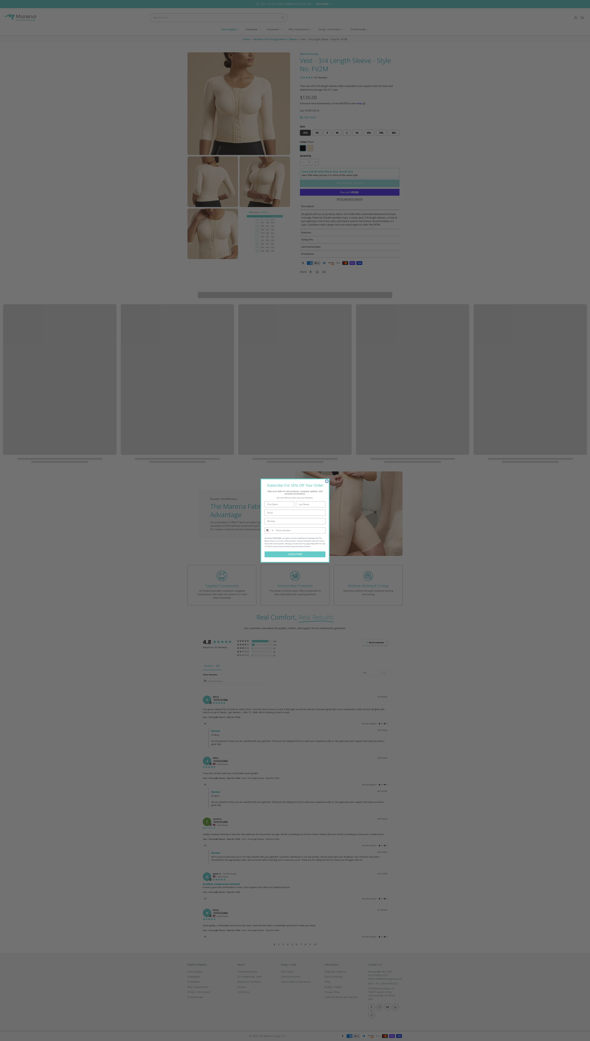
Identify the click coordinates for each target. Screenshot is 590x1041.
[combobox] (269, 530)
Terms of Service (304, 546)
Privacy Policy (290, 546)
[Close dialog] (326, 481)
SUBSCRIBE (295, 554)
